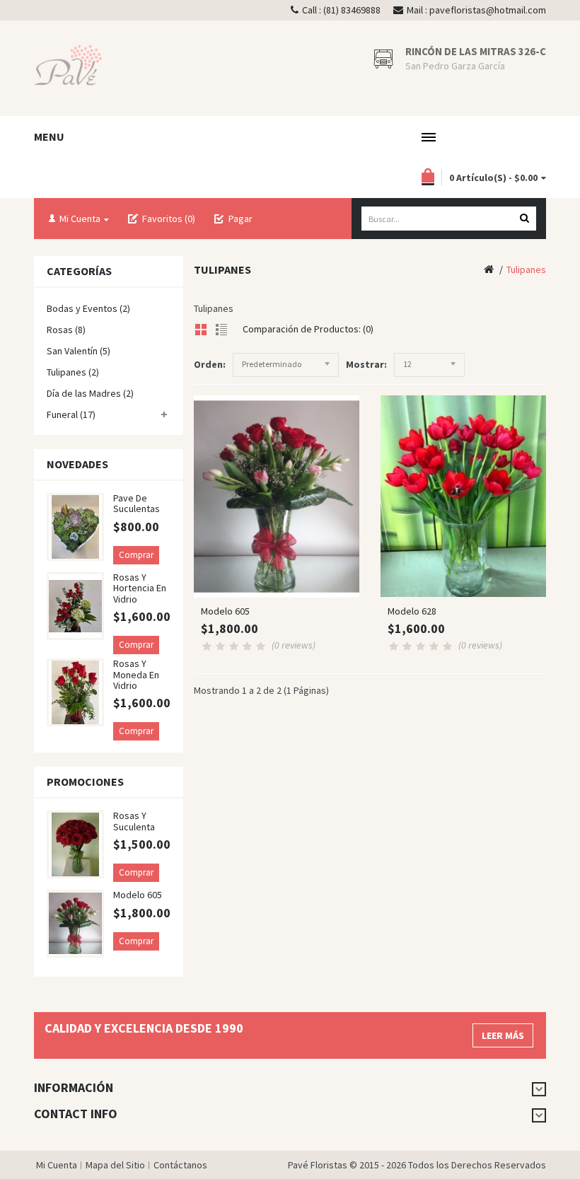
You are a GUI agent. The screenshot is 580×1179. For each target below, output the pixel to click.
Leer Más (503, 1035)
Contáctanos (180, 1164)
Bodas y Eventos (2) (88, 308)
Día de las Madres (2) (90, 393)
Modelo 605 (137, 894)
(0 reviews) (293, 645)
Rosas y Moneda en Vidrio (136, 674)
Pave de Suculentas (136, 503)
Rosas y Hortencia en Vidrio (139, 588)
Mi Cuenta (56, 1164)
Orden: (210, 364)
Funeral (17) (71, 414)
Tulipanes (526, 269)
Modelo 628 (412, 611)
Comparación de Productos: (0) (308, 329)
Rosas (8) (66, 329)
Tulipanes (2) (73, 372)
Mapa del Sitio (115, 1164)
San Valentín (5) (78, 350)
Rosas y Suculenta (134, 820)
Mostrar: (366, 364)
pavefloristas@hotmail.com (487, 10)
